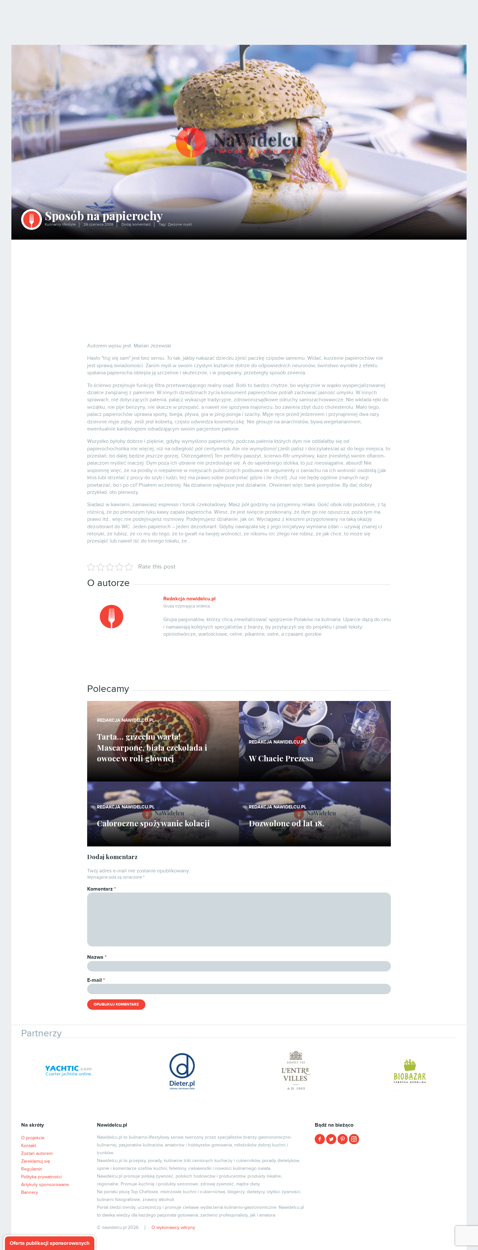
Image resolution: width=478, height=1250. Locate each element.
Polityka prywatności (41, 1177)
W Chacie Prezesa (281, 758)
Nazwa (97, 957)
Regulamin (31, 1169)
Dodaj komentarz (136, 224)
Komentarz (101, 889)
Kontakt (28, 1145)
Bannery (29, 1192)
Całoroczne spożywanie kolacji (153, 823)
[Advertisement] (239, 288)
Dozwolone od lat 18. (286, 823)
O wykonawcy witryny (173, 1227)
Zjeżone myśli (180, 224)
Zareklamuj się (35, 1161)
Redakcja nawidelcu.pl (189, 598)
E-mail (96, 980)
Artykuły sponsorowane (45, 1184)
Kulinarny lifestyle (60, 224)
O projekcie (33, 1138)
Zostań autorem (37, 1153)
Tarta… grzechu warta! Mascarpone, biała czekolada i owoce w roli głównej (152, 747)
